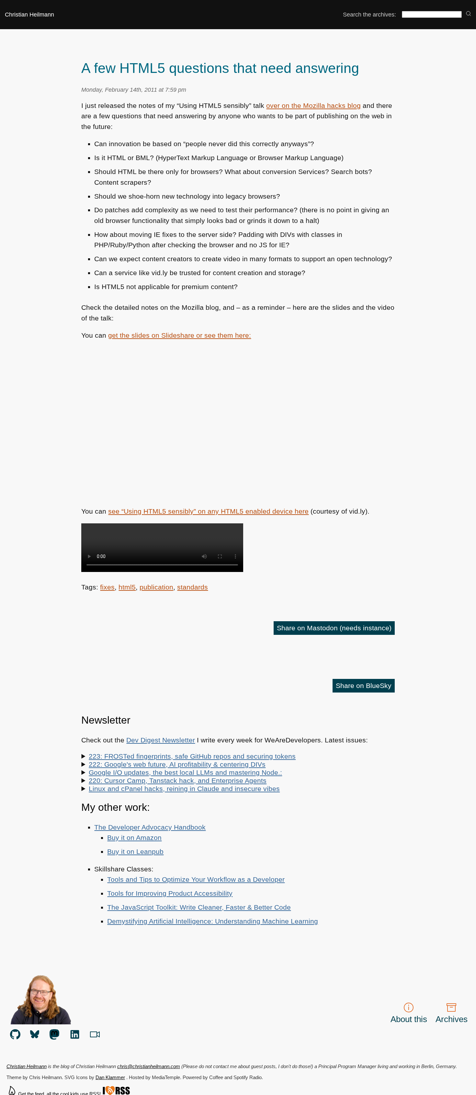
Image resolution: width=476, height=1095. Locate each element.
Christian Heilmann (29, 14)
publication (156, 587)
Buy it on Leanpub (135, 852)
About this (409, 1019)
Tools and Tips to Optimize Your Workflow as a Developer (196, 879)
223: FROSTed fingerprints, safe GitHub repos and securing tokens (192, 756)
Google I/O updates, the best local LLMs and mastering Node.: (185, 772)
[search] (468, 14)
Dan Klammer (110, 1077)
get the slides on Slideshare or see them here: (179, 335)
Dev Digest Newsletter (160, 740)
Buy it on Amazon (134, 838)
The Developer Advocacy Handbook (150, 827)
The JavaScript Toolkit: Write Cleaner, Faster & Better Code (199, 907)
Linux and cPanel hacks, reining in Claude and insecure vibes (184, 789)
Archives (452, 1019)
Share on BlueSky (363, 686)
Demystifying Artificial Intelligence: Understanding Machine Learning (212, 921)
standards (192, 587)
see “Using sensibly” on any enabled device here (208, 511)
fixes (107, 587)
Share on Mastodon (334, 628)
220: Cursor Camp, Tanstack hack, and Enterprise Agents (177, 781)
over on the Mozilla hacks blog (313, 106)
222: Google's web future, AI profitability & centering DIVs (177, 764)
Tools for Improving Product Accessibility (169, 893)
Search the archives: (369, 14)
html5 (127, 587)
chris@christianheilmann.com (148, 1066)
